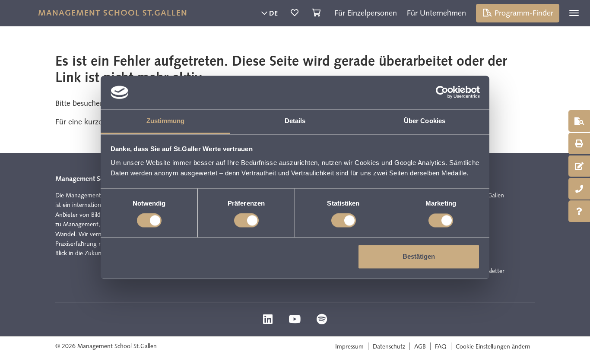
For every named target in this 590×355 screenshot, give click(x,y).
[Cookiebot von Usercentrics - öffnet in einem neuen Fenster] (442, 92)
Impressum (349, 346)
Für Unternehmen (436, 13)
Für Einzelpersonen (365, 13)
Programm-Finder (522, 13)
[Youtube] (296, 320)
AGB (420, 346)
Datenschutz (389, 346)
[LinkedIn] (269, 320)
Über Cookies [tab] (424, 120)
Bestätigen (419, 256)
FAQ (441, 346)
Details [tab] (295, 120)
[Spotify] (322, 320)
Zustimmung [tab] (165, 120)
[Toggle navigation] (574, 13)
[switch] (246, 221)
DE (272, 13)
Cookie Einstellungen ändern (493, 346)
